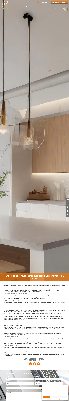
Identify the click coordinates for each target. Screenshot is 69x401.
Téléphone (38, 381)
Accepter (46, 396)
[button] (66, 386)
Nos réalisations (57, 9)
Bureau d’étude (63, 6)
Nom (7, 376)
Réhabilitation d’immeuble (50, 6)
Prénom (37, 376)
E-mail (8, 381)
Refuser (54, 396)
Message (9, 390)
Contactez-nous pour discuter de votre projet (21, 355)
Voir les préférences (63, 396)
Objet (8, 386)
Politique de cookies (52, 399)
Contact (65, 9)
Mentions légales (58, 399)
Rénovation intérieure (35, 6)
